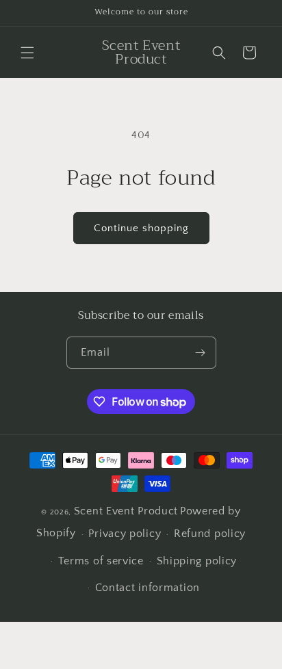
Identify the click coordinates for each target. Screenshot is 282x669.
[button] (27, 53)
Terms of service (101, 561)
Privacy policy (124, 533)
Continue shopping (141, 228)
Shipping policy (197, 561)
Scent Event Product (126, 511)
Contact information (147, 587)
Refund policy (210, 533)
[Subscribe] (200, 353)
